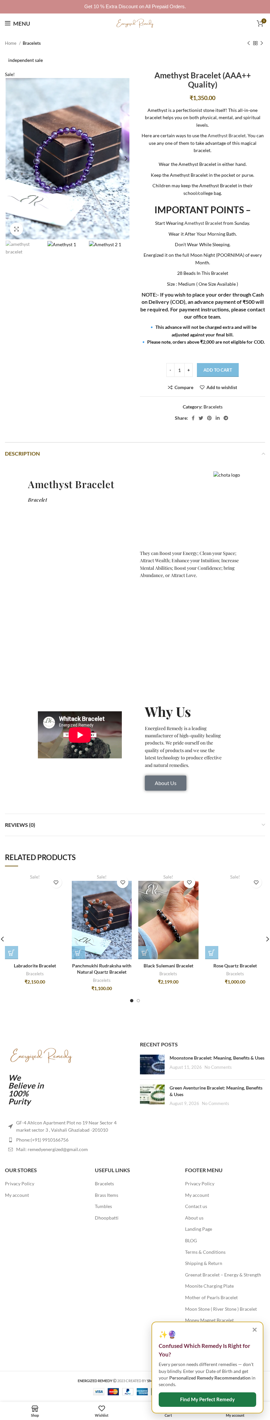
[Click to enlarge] (16, 229)
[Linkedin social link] (218, 418)
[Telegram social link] (226, 418)
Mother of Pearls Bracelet (211, 1297)
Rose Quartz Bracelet (235, 965)
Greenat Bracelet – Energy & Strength (223, 1274)
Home (11, 43)
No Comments (218, 1067)
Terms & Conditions (205, 1252)
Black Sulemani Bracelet (168, 965)
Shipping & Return (203, 1263)
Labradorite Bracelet (35, 965)
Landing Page (198, 1229)
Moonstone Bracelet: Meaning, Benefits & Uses (217, 1058)
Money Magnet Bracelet (209, 1320)
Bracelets (32, 43)
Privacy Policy (19, 1183)
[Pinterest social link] (209, 418)
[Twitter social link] (201, 418)
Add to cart (217, 370)
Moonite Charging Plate (209, 1286)
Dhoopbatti (107, 1218)
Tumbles (103, 1206)
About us (194, 1218)
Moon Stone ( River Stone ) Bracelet (221, 1309)
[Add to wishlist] (56, 882)
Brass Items (106, 1195)
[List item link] (67, 1140)
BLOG (191, 1240)
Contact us (196, 1206)
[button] (11, 952)
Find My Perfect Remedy (207, 1399)
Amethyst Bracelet (227, 135)
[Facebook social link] (193, 418)
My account (17, 1195)
